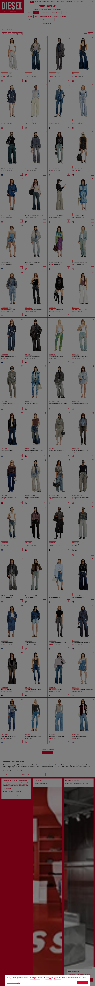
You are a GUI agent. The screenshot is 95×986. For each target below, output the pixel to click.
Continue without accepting (13, 982)
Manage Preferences (35, 978)
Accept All (82, 982)
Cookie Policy (57, 978)
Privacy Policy (48, 978)
